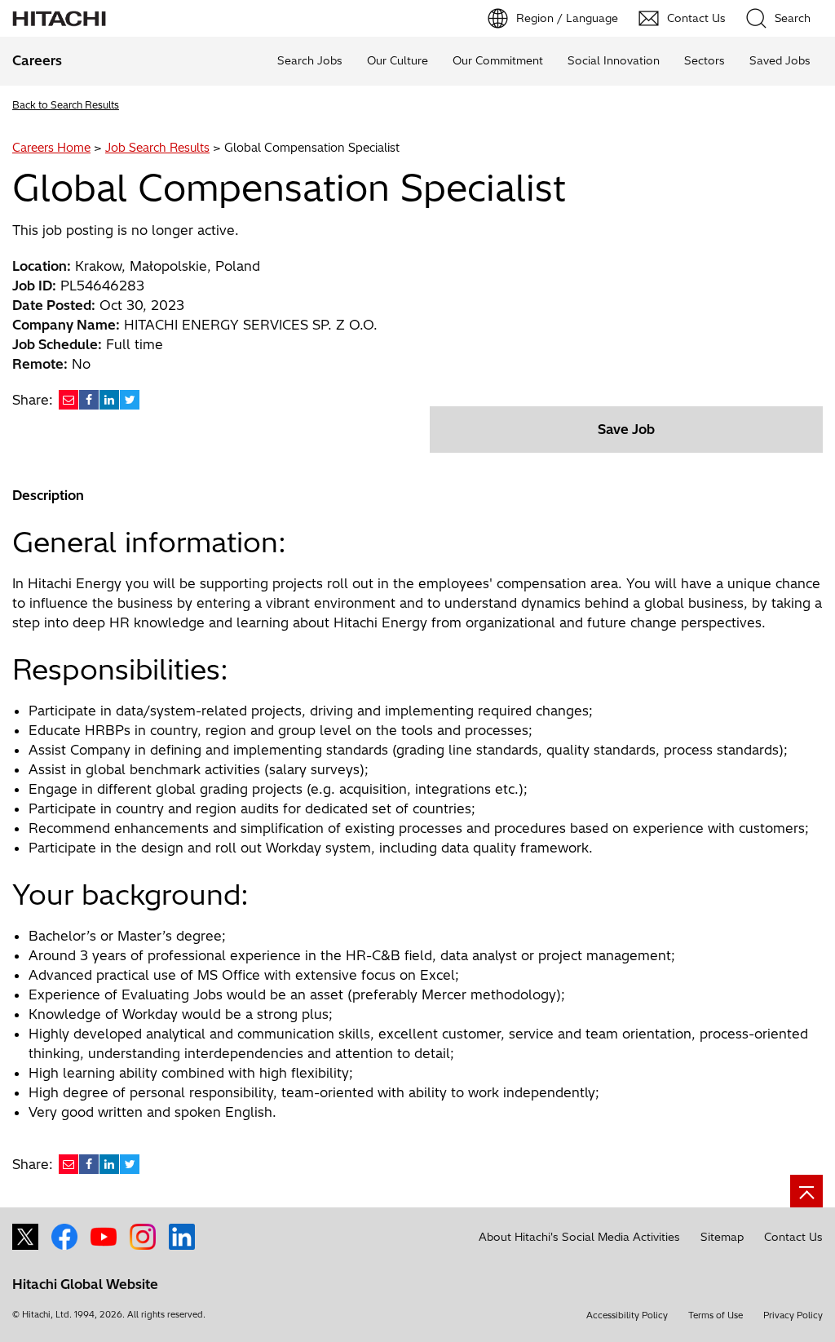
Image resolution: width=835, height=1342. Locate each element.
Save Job (626, 429)
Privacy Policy (793, 1315)
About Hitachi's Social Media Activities (579, 1236)
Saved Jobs (780, 60)
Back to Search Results (65, 105)
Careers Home (51, 147)
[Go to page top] (806, 1191)
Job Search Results (157, 147)
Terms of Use (715, 1315)
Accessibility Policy (627, 1315)
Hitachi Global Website (85, 1284)
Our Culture (397, 60)
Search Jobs (309, 60)
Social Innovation (614, 60)
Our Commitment (498, 60)
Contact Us (793, 1236)
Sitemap (722, 1236)
